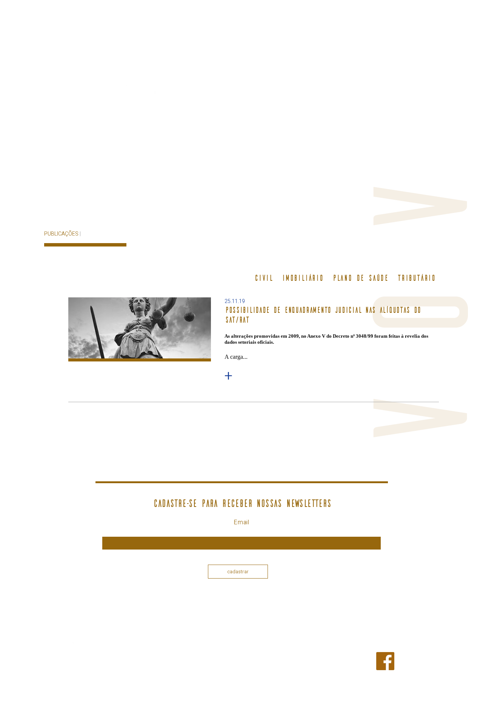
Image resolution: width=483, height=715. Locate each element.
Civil (263, 278)
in (434, 77)
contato (424, 112)
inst (421, 77)
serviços (318, 112)
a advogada (266, 112)
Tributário (416, 278)
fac (410, 77)
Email (241, 522)
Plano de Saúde (360, 278)
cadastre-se (367, 77)
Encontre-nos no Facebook (412, 664)
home (222, 112)
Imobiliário (302, 278)
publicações (371, 112)
